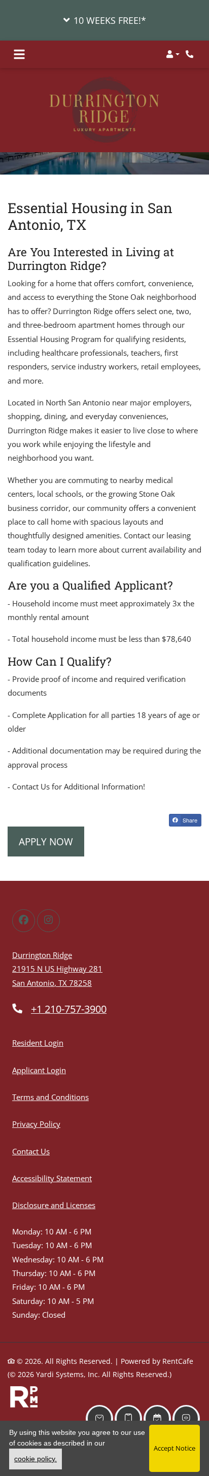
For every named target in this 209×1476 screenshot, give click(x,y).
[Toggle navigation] (19, 54)
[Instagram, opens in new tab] (48, 920)
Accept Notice (174, 1448)
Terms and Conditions (50, 1096)
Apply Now (46, 841)
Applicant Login (39, 1070)
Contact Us (31, 1151)
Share (189, 820)
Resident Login (37, 1042)
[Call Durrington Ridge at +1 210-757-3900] (191, 54)
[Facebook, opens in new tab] (23, 920)
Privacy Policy (36, 1123)
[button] (104, 20)
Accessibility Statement (52, 1178)
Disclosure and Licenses (53, 1205)
